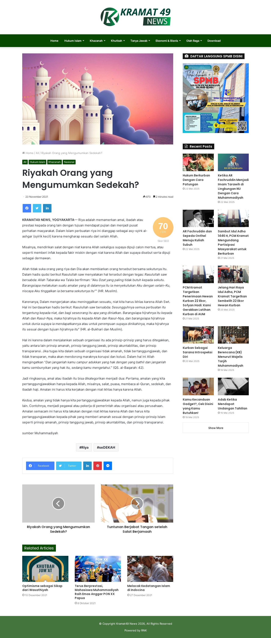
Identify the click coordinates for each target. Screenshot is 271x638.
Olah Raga (192, 40)
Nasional (69, 162)
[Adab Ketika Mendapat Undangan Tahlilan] (233, 386)
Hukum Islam (73, 40)
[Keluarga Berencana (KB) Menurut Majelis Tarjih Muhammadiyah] (233, 335)
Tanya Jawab (138, 40)
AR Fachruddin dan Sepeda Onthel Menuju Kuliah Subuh (197, 238)
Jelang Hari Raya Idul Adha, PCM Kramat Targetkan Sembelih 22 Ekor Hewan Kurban (232, 296)
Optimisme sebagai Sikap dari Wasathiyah (42, 588)
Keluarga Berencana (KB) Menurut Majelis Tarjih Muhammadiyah (230, 357)
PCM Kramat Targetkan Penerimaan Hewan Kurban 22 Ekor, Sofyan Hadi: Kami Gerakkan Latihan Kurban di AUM (198, 300)
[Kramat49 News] (135, 17)
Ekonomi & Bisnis (167, 40)
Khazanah (96, 40)
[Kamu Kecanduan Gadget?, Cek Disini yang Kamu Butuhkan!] (198, 386)
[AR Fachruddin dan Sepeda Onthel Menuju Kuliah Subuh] (198, 218)
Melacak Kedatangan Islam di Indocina (148, 588)
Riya (85, 447)
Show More (215, 428)
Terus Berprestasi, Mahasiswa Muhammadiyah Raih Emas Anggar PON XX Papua (97, 592)
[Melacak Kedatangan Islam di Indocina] (150, 569)
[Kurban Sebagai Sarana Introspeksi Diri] (198, 335)
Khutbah (116, 40)
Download (214, 40)
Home (54, 40)
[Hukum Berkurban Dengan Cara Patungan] (198, 162)
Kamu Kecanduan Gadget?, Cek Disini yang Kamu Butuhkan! (198, 406)
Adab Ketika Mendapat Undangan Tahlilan (232, 404)
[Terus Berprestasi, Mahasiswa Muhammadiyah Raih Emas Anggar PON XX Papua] (98, 569)
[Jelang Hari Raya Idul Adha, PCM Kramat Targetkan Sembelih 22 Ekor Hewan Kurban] (233, 274)
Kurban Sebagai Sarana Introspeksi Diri (197, 352)
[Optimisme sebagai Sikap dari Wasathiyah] (45, 569)
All (37, 153)
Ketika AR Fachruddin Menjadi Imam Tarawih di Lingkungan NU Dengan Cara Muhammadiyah (233, 186)
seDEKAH (107, 447)
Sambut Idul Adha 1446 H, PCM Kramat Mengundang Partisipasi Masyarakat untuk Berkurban (233, 242)
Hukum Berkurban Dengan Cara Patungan (196, 179)
